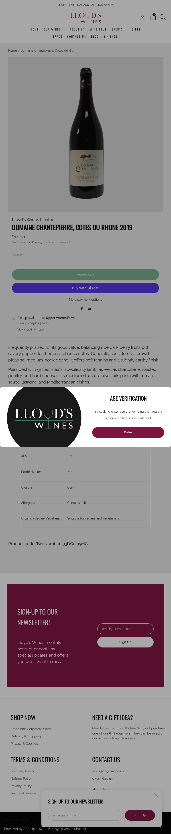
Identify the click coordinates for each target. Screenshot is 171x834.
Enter (128, 432)
